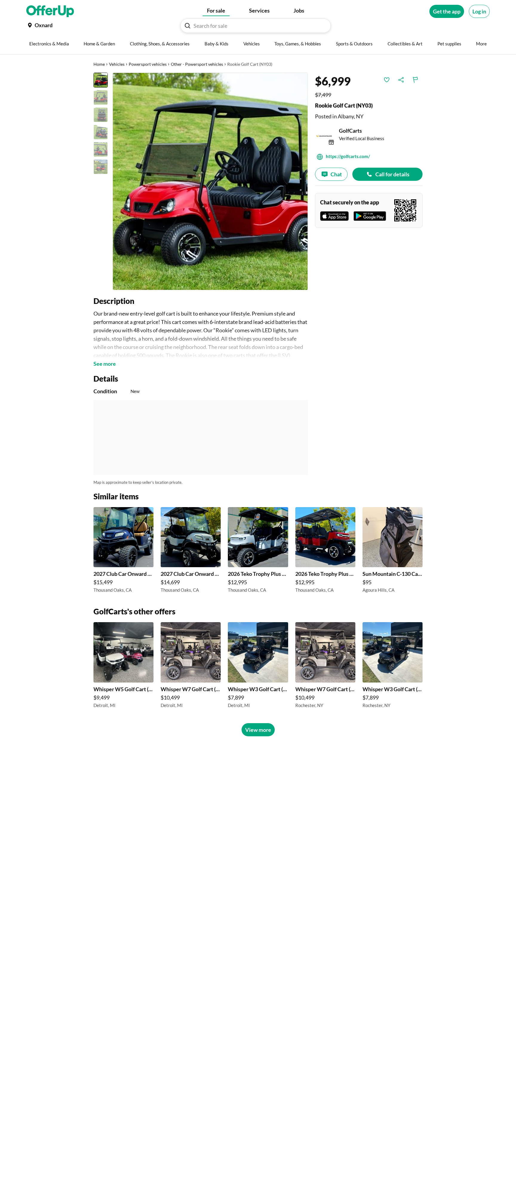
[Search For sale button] (187, 25)
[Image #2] (100, 97)
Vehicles (117, 64)
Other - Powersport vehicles (197, 64)
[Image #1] (100, 80)
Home (99, 64)
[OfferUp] (50, 11)
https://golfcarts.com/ (348, 156)
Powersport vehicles (148, 64)
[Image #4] (100, 132)
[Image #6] (100, 166)
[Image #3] (100, 114)
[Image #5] (100, 149)
